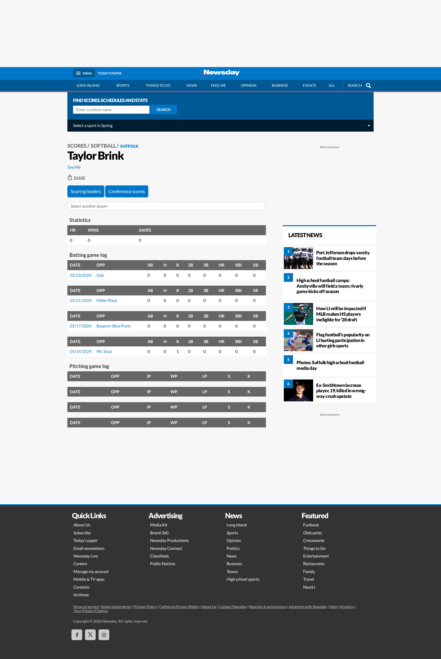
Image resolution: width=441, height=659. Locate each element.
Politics (233, 548)
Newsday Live (86, 555)
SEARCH (355, 85)
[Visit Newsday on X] (90, 634)
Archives (81, 594)
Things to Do (314, 548)
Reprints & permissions (267, 606)
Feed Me (218, 85)
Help (333, 606)
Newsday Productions (169, 540)
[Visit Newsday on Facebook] (76, 634)
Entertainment (316, 555)
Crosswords (313, 540)
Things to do (158, 85)
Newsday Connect (166, 548)
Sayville (74, 166)
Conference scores (126, 191)
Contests (82, 587)
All (332, 85)
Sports (122, 85)
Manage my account (91, 571)
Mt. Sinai (104, 351)
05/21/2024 (80, 300)
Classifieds (159, 555)
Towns (232, 571)
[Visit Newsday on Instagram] (104, 634)
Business (280, 85)
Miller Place (106, 300)
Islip (100, 275)
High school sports (243, 579)
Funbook (311, 524)
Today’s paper (85, 540)
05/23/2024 (80, 275)
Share (79, 178)
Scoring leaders (86, 191)
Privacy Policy (145, 606)
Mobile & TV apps (89, 579)
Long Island (88, 85)
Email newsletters (89, 548)
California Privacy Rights (179, 606)
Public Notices (162, 563)
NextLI (309, 587)
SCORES (77, 146)
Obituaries (312, 532)
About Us (82, 524)
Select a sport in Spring (93, 125)
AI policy (347, 606)
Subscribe (82, 532)
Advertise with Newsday (308, 606)
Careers (80, 563)
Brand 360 (159, 532)
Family (309, 571)
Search (164, 109)
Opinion (248, 85)
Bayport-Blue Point (113, 325)
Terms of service (86, 606)
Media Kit (158, 524)
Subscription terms (116, 606)
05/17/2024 (80, 325)
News (192, 85)
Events (309, 85)
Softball (103, 146)
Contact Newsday (233, 606)
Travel (308, 579)
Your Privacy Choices (90, 611)
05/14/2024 (80, 351)
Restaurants (314, 563)
